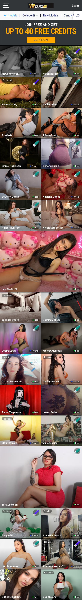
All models (10, 15)
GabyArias (7, 535)
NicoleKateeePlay (53, 227)
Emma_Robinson (11, 166)
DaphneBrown (51, 381)
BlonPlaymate (9, 443)
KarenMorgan (50, 73)
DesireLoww (9, 350)
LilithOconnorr (10, 566)
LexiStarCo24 (9, 289)
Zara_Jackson (10, 504)
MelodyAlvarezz (52, 350)
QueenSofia (49, 597)
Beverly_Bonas (10, 196)
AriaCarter (8, 135)
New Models (51, 15)
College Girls (30, 15)
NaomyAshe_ (9, 104)
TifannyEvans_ (51, 135)
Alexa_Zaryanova (11, 412)
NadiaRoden (50, 104)
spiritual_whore (10, 320)
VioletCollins (50, 443)
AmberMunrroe (11, 227)
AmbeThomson (52, 535)
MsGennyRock (10, 73)
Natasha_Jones (51, 196)
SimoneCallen (51, 166)
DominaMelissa (51, 320)
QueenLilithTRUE (11, 597)
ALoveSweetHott (12, 381)
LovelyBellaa (50, 412)
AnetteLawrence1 (53, 566)
